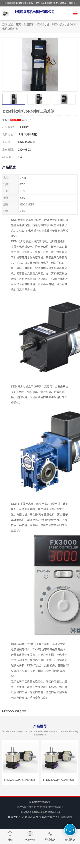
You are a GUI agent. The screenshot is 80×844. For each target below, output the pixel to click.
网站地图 (66, 817)
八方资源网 (28, 817)
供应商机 (29, 24)
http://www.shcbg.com (14, 711)
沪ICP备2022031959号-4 (51, 807)
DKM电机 (43, 24)
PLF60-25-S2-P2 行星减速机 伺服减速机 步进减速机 (33, 780)
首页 (18, 24)
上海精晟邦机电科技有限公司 (32, 812)
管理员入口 (54, 817)
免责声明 (41, 817)
